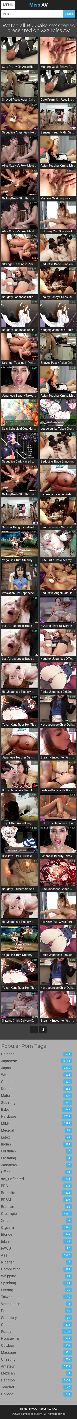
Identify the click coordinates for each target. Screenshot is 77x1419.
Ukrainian (35, 1151)
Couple (35, 1082)
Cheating (35, 1359)
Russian (35, 1206)
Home (23, 1408)
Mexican (35, 1373)
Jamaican (35, 1165)
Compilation (35, 1269)
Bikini (35, 1241)
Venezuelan (35, 1304)
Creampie (35, 1213)
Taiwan (35, 1297)
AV (38, 5)
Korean (35, 1088)
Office (35, 1172)
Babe (35, 1109)
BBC (35, 1186)
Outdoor (35, 1345)
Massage (35, 1352)
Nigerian (35, 1262)
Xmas (35, 1220)
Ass (35, 1255)
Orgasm (35, 1227)
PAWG (35, 1248)
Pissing (35, 1290)
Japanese (35, 1061)
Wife (35, 1075)
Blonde (35, 1234)
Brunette (35, 1193)
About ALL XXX (48, 1408)
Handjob (35, 1380)
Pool (35, 1311)
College (35, 1394)
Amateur (35, 1366)
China (35, 1324)
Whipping (35, 1276)
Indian (35, 1144)
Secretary (35, 1318)
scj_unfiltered (35, 1179)
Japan (35, 1068)
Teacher (35, 1387)
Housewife (35, 1338)
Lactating (35, 1158)
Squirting (35, 1102)
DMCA (33, 1408)
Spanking (35, 1283)
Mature (35, 1095)
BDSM (35, 1200)
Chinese (35, 1054)
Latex (35, 1137)
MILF (35, 1123)
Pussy (35, 1331)
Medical (35, 1130)
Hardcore (35, 1116)
